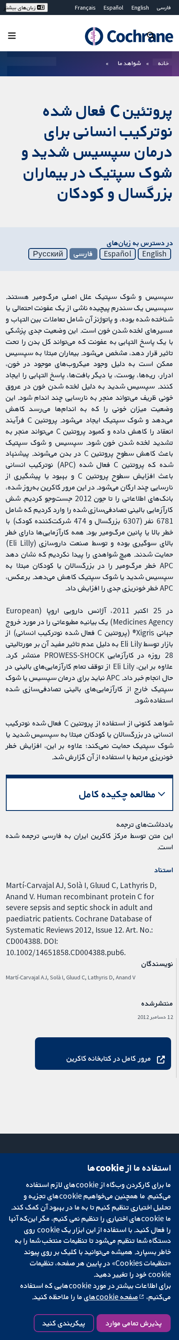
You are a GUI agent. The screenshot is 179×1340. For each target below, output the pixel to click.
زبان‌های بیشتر (21, 7)
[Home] (125, 36)
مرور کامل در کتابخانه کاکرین (109, 1058)
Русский (48, 253)
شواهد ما (129, 63)
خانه (163, 63)
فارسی (164, 7)
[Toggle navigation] (12, 35)
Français (85, 7)
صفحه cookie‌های (111, 1297)
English (140, 7)
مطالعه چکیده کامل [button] (117, 794)
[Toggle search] (151, 35)
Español (113, 7)
